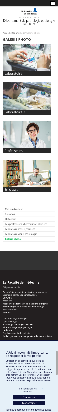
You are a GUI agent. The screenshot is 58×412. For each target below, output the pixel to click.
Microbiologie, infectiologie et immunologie (23, 306)
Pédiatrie (7, 330)
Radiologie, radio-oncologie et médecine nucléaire (27, 336)
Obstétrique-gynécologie (15, 318)
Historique (10, 218)
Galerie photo (13, 238)
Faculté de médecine (29, 17)
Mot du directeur (14, 209)
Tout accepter (29, 402)
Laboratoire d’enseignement (20, 228)
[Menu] (52, 3)
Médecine (8, 300)
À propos (10, 213)
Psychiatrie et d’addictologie (16, 333)
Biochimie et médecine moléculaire (20, 294)
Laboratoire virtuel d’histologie (21, 233)
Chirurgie (7, 297)
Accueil (6, 32)
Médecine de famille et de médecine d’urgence (25, 303)
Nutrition (7, 312)
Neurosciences (10, 309)
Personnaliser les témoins (31, 390)
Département (17, 32)
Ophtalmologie (10, 321)
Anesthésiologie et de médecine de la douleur (25, 291)
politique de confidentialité (30, 409)
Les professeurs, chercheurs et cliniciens (26, 223)
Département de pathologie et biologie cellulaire (29, 22)
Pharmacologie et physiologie (17, 327)
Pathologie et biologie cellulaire (18, 324)
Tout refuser (29, 397)
